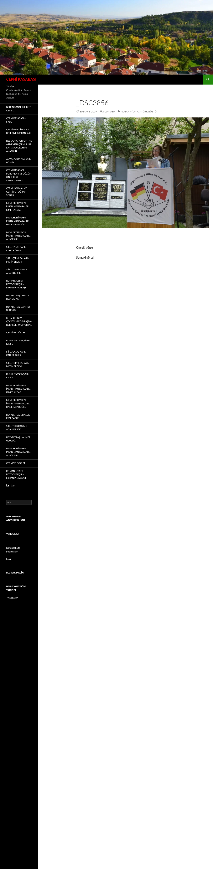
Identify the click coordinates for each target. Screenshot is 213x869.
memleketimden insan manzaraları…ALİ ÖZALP (18, 236)
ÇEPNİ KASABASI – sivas (16, 120)
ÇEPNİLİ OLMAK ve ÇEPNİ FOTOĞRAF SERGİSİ (16, 191)
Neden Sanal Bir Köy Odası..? (18, 109)
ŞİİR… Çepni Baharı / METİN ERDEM (17, 260)
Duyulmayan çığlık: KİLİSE (18, 342)
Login (9, 559)
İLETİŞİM (10, 486)
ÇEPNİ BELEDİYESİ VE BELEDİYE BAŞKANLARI (18, 131)
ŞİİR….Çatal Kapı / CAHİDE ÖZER (16, 249)
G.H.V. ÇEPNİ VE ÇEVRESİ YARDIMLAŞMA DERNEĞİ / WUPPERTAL (19, 321)
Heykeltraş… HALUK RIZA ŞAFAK (18, 297)
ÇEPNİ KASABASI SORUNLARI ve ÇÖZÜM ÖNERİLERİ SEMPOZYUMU (18, 175)
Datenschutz (13, 548)
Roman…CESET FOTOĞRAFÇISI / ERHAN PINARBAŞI (16, 284)
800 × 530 (109, 111)
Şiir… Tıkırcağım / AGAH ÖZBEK (16, 271)
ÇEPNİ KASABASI (21, 79)
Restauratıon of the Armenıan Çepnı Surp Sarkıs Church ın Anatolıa (19, 146)
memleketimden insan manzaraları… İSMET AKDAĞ (18, 206)
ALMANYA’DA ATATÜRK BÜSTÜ (139, 111)
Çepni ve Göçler (16, 333)
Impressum (12, 551)
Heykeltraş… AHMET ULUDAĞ (18, 309)
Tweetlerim (12, 598)
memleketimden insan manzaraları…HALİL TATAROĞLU (18, 221)
